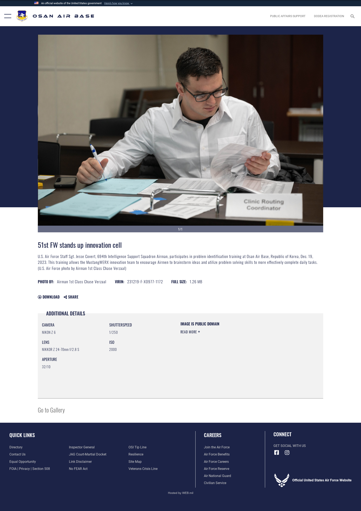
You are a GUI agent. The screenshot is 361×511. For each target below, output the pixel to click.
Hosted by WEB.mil (180, 493)
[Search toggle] (353, 16)
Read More (189, 331)
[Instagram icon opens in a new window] (287, 452)
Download (51, 297)
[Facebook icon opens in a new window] (276, 452)
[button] (118, 3)
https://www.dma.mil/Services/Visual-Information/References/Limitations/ (229, 358)
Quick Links (22, 435)
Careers (212, 435)
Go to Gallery (51, 409)
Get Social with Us (289, 446)
